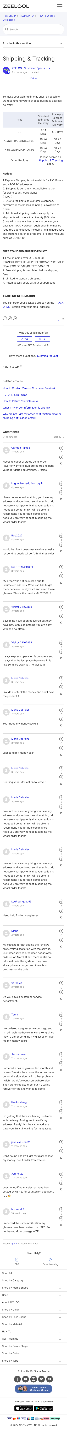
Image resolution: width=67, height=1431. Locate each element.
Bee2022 (16, 535)
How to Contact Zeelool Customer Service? (29, 388)
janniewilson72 (20, 1142)
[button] (60, 6)
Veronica (16, 983)
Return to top (11, 366)
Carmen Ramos (20, 447)
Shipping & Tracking (50, 160)
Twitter (10, 318)
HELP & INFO (27, 15)
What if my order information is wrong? (26, 407)
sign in (14, 1243)
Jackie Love (18, 1054)
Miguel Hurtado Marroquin (27, 483)
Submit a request (47, 355)
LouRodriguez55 (21, 901)
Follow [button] (33, 78)
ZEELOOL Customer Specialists (31, 68)
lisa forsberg (19, 1102)
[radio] (24, 339)
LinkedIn (15, 318)
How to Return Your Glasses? (20, 401)
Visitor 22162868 (21, 606)
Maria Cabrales (20, 678)
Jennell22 (17, 1173)
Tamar (15, 1014)
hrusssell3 (17, 1209)
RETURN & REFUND (15, 394)
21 (62, 319)
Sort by (57, 436)
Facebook (5, 318)
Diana (14, 930)
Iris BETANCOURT (22, 567)
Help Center (9, 15)
